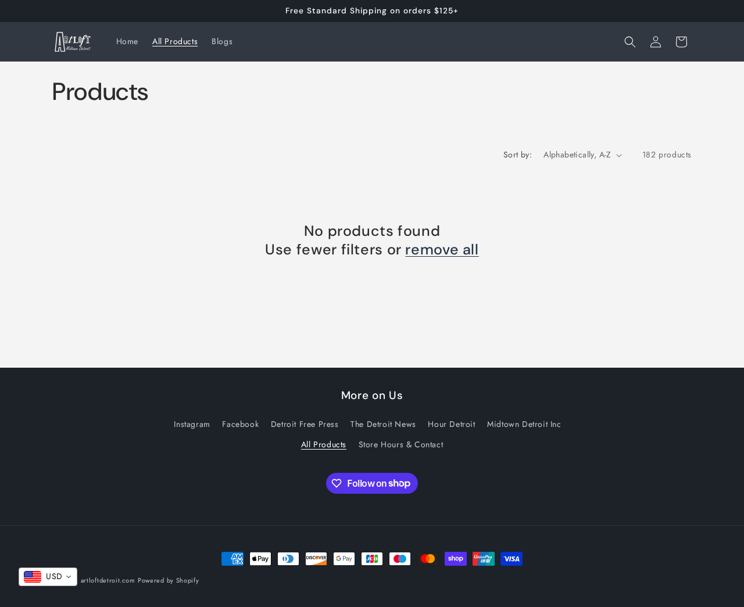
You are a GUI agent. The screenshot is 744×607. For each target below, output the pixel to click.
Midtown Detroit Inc (524, 424)
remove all (441, 249)
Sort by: (517, 154)
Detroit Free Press (305, 424)
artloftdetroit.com (108, 580)
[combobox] (48, 577)
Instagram (192, 424)
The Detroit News (383, 424)
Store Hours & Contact (401, 444)
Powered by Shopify (168, 580)
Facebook (240, 424)
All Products (323, 444)
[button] (630, 42)
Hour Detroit (451, 424)
